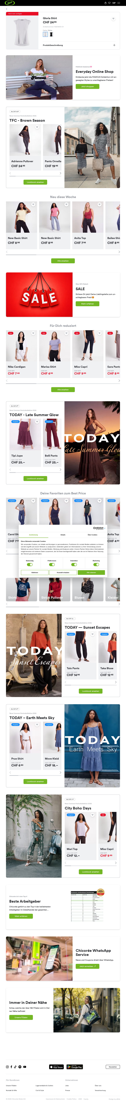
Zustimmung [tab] (33, 535)
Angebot (15, 422)
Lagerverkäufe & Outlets (44, 1086)
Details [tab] (63, 535)
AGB (80, 1099)
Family (86, 1099)
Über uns (98, 1086)
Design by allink (114, 1099)
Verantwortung (100, 1090)
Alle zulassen (91, 572)
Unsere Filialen (11, 1086)
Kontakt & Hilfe (11, 1090)
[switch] (52, 564)
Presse (67, 1090)
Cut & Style (40, 1090)
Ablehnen (34, 572)
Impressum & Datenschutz (55, 1099)
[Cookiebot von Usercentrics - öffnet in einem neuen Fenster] (96, 528)
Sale (10, 333)
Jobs (67, 1086)
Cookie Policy (71, 1099)
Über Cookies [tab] (92, 535)
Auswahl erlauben (63, 572)
